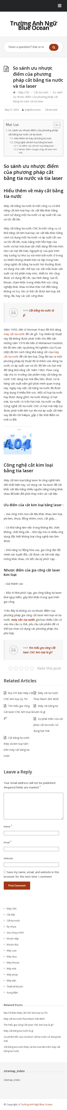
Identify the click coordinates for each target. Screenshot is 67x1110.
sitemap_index (12, 1080)
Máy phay (12, 974)
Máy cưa (11, 950)
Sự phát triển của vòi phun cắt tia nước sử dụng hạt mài (48, 725)
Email (8, 842)
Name (8, 826)
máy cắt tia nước (14, 334)
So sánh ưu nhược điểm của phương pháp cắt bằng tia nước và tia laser (33, 132)
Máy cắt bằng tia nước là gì (18, 1030)
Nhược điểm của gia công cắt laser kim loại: (38, 151)
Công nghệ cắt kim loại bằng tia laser (33, 142)
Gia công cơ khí (15, 932)
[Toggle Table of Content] (55, 125)
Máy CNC (24, 92)
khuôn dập (13, 938)
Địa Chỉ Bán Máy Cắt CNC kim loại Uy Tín (26, 1012)
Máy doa (12, 956)
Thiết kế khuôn (15, 986)
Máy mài (11, 968)
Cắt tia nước (41, 92)
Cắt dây (11, 914)
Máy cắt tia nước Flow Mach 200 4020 (24, 1018)
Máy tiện (11, 980)
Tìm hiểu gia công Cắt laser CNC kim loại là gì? (18, 712)
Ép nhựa (11, 926)
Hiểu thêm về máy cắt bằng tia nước (32, 138)
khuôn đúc (13, 944)
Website (8, 858)
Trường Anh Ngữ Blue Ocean (33, 25)
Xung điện (12, 992)
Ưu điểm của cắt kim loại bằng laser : (37, 145)
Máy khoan (13, 962)
